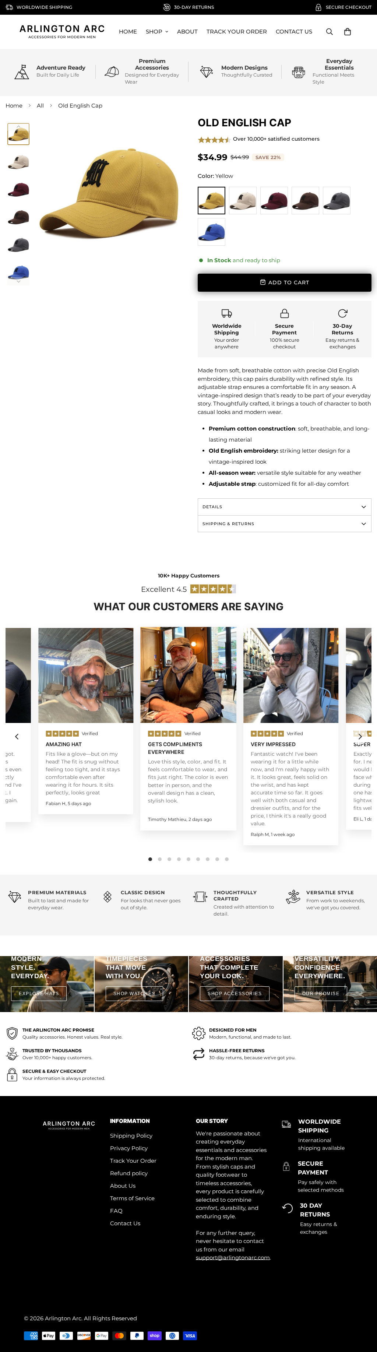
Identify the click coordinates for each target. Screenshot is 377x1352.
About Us (122, 1185)
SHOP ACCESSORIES (235, 993)
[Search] (329, 32)
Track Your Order (133, 1160)
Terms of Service (132, 1198)
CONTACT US (294, 31)
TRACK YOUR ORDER (237, 31)
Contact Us (125, 1223)
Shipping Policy (131, 1135)
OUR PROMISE (321, 993)
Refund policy (129, 1173)
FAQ (116, 1210)
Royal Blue (211, 232)
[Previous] (18, 127)
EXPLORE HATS (39, 993)
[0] (347, 31)
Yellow (211, 200)
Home (14, 105)
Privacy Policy (129, 1148)
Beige (243, 200)
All (40, 105)
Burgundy (274, 200)
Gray (336, 200)
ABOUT (187, 31)
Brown (305, 200)
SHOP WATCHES (134, 993)
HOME (128, 31)
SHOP (154, 31)
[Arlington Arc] (62, 32)
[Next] (18, 281)
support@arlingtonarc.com (233, 1257)
